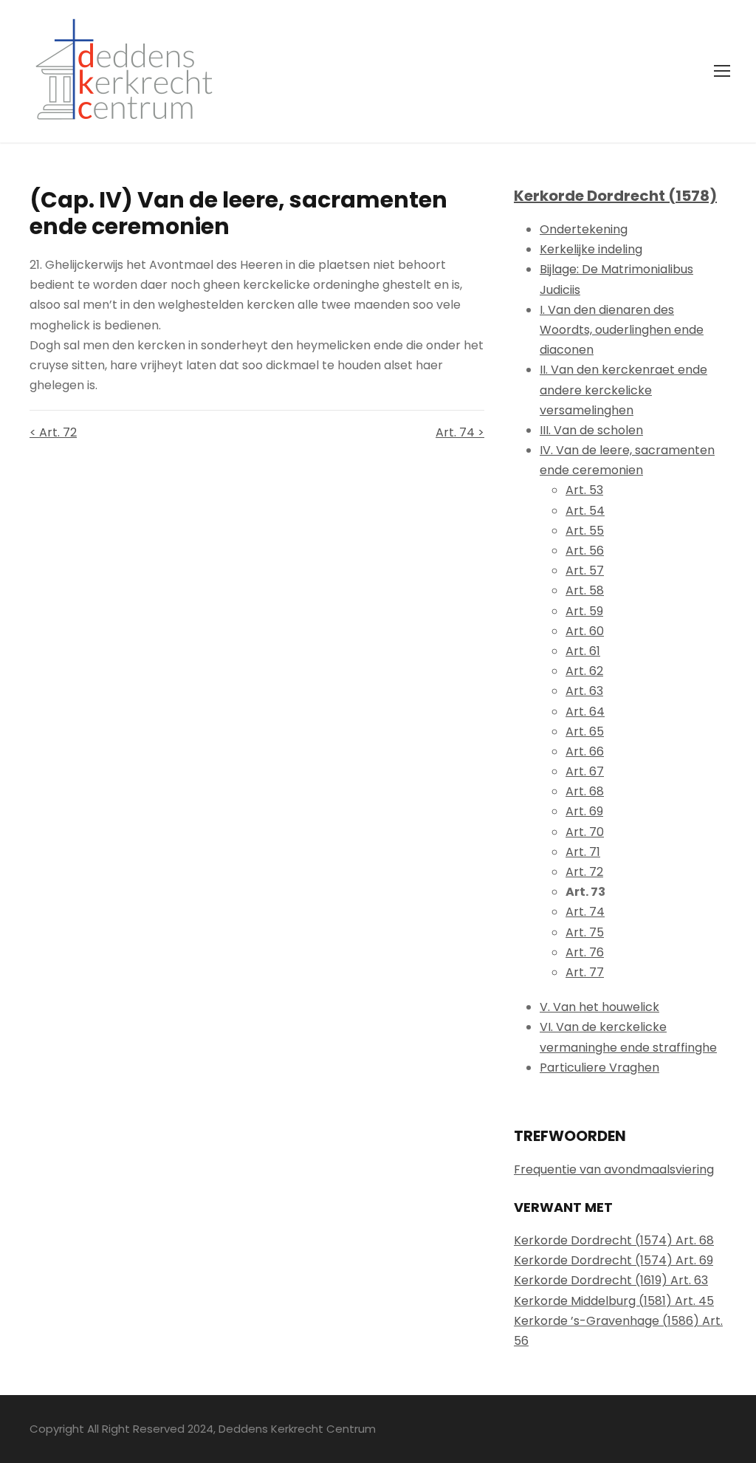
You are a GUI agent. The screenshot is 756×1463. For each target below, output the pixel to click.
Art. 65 (585, 731)
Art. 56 (585, 550)
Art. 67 (585, 771)
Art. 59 (584, 611)
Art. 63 (584, 690)
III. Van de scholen (591, 430)
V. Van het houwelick (599, 1006)
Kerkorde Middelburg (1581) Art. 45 (614, 1300)
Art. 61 (583, 651)
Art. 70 (585, 831)
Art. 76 (585, 952)
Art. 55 (585, 530)
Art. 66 (585, 751)
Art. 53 (584, 490)
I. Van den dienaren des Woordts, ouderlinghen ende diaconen (622, 329)
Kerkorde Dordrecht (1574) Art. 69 (613, 1260)
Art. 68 (585, 791)
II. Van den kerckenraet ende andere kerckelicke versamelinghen (623, 389)
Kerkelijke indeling (591, 249)
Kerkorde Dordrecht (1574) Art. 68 (614, 1240)
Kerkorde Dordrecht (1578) (615, 195)
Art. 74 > (460, 432)
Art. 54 (585, 510)
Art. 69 (584, 811)
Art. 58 (585, 590)
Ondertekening (584, 229)
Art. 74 (585, 911)
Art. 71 (583, 851)
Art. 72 (584, 871)
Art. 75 (585, 932)
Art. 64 (585, 711)
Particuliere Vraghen (599, 1067)
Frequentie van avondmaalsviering (614, 1169)
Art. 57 (585, 570)
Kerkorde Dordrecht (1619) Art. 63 (611, 1280)
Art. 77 (585, 972)
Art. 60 (585, 631)
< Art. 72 (53, 432)
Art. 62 (584, 670)
